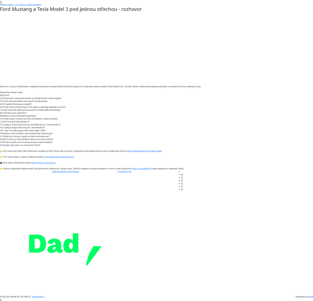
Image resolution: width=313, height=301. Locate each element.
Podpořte (121, 171)
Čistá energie (73, 171)
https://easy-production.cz (43, 162)
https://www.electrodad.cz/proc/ (59, 157)
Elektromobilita (59, 171)
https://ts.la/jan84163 (141, 168)
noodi (310, 296)
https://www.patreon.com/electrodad (144, 151)
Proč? (129, 171)
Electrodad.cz (38, 296)
